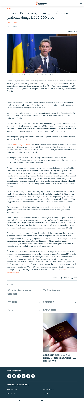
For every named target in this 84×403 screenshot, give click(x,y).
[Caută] (64, 400)
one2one (12, 302)
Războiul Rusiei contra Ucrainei (20, 292)
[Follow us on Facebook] (9, 376)
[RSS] (24, 376)
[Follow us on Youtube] (14, 376)
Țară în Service (51, 290)
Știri (9, 9)
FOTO (10, 309)
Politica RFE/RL (48, 389)
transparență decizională (22, 145)
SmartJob (48, 302)
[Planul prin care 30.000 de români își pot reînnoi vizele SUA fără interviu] (60, 332)
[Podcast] (19, 400)
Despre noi (11, 393)
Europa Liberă (12, 23)
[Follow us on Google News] (28, 376)
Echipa (45, 393)
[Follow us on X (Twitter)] (33, 376)
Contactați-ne (12, 389)
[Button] (72, 31)
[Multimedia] (42, 400)
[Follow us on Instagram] (19, 376)
